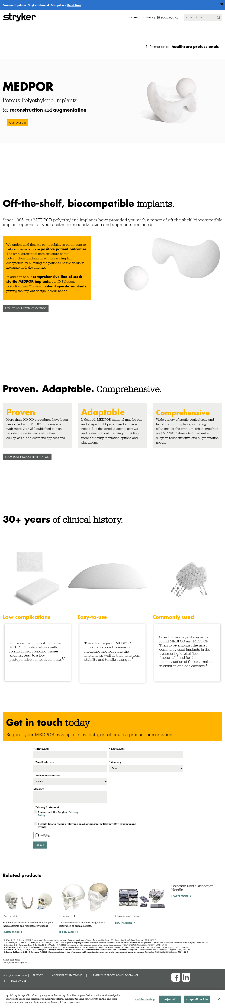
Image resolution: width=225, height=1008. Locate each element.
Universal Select (128, 916)
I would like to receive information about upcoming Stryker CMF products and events (87, 825)
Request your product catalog (25, 308)
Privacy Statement (46, 807)
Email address (43, 762)
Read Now (74, 5)
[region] (112, 999)
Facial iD (10, 916)
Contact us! (17, 122)
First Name (41, 748)
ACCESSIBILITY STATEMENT (67, 975)
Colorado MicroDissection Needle (192, 888)
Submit (40, 845)
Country (115, 762)
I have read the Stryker (58, 814)
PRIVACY (38, 975)
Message (38, 788)
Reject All (170, 999)
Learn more (11, 932)
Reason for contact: (46, 775)
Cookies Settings (145, 999)
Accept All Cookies (197, 999)
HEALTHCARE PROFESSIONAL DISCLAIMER (114, 975)
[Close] (219, 999)
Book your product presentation (27, 457)
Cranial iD (67, 916)
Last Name (117, 748)
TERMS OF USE (17, 980)
